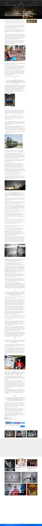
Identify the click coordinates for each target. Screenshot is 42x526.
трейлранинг (21, 429)
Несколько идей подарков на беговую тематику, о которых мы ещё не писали (32, 468)
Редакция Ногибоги (10, 12)
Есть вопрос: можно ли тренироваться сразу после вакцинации (29, 481)
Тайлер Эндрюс (34, 429)
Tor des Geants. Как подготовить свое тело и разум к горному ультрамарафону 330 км (32, 493)
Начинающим (14, 5)
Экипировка (31, 5)
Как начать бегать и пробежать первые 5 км (31, 21)
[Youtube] (7, 2)
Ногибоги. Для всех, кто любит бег (21, 2)
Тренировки (19, 5)
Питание (27, 5)
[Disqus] (21, 447)
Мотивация (23, 5)
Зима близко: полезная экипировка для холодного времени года (14, 492)
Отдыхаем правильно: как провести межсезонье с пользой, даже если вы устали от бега (12, 481)
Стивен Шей (31, 429)
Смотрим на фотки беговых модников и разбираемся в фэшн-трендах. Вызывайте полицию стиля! (10, 469)
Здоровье (11, 5)
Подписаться (22, 426)
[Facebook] (5, 2)
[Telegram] (6, 2)
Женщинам (35, 5)
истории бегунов (13, 429)
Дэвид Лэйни (28, 429)
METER (21, 20)
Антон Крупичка (24, 429)
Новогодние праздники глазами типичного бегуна (21, 467)
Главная (6, 5)
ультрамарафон (16, 429)
